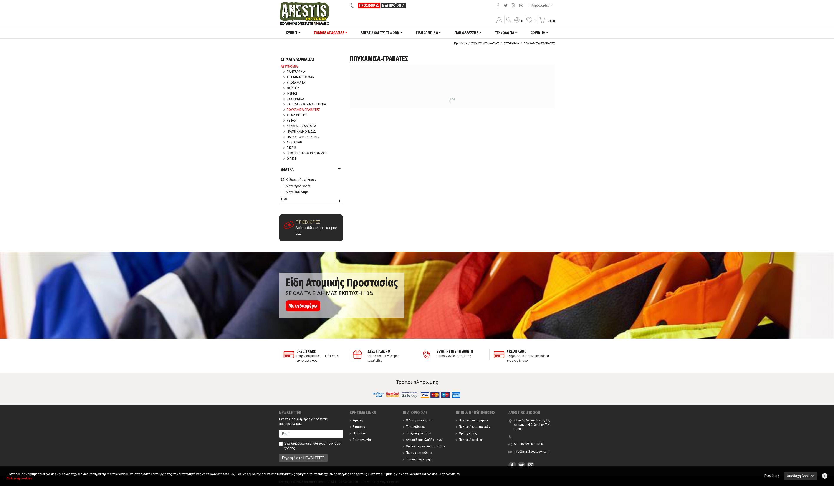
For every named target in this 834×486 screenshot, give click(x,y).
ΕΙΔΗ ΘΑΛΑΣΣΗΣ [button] (466, 32)
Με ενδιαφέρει (303, 306)
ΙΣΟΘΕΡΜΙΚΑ (295, 99)
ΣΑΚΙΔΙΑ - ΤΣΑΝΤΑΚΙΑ (301, 126)
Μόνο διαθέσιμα (297, 192)
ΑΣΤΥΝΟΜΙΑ (511, 43)
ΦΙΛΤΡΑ (287, 169)
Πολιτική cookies (471, 439)
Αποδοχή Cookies (800, 476)
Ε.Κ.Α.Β (291, 147)
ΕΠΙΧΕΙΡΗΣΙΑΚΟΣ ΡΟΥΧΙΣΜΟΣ (307, 153)
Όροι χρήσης (468, 433)
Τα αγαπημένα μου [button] (418, 433)
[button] (518, 23)
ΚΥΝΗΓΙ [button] (291, 32)
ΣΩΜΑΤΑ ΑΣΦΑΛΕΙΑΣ (485, 43)
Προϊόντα (460, 43)
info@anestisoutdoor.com (531, 451)
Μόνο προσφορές (298, 186)
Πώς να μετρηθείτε (419, 452)
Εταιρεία (359, 426)
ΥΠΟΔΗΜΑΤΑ (296, 82)
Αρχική (358, 420)
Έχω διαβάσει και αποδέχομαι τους (312, 446)
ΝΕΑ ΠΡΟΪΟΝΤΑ (393, 5)
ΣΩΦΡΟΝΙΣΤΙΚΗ (297, 115)
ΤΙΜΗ (284, 199)
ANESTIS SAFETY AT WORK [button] (380, 32)
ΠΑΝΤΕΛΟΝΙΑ (296, 71)
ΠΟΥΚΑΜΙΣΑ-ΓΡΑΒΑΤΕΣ (303, 109)
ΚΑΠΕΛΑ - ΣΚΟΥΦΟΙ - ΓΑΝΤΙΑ (306, 104)
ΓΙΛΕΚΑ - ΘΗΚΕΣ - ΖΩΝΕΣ (303, 137)
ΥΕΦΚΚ (291, 120)
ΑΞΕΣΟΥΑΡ (294, 142)
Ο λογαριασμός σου (419, 420)
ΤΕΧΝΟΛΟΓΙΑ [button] (504, 32)
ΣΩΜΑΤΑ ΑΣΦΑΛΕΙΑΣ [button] (329, 32)
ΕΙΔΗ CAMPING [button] (427, 32)
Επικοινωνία (362, 439)
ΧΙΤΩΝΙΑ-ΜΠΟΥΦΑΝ (300, 77)
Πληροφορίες (539, 5)
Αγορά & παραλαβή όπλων (424, 439)
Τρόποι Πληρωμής (419, 459)
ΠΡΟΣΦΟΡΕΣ (369, 5)
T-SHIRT (292, 93)
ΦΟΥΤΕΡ (293, 88)
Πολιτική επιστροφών (474, 426)
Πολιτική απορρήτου (473, 420)
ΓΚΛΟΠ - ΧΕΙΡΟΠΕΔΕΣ (301, 131)
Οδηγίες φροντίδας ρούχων (425, 446)
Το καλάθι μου (416, 426)
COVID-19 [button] (538, 32)
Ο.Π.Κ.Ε (291, 158)
